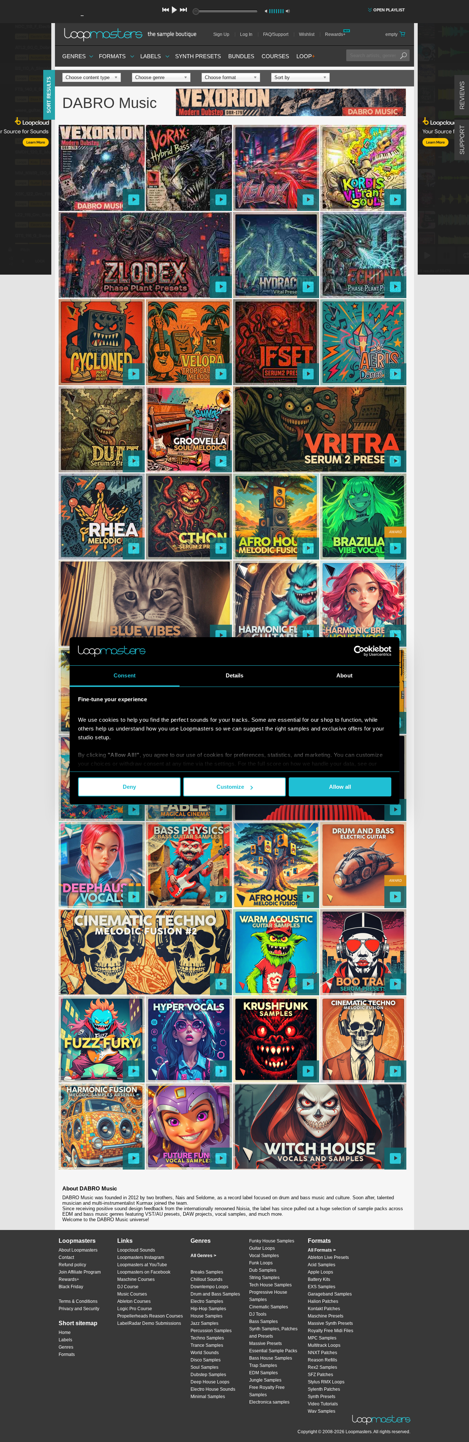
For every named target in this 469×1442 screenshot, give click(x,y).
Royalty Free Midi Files (330, 1330)
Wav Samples (321, 1411)
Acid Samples (321, 1264)
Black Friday (71, 1286)
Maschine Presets (325, 1316)
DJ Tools (257, 1314)
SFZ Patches (320, 1374)
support (462, 140)
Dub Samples (262, 1270)
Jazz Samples (204, 1323)
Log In (246, 34)
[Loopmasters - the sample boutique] (133, 34)
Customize (230, 787)
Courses (275, 56)
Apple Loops (320, 1272)
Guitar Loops (262, 1248)
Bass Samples (263, 1321)
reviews (462, 95)
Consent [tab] (125, 675)
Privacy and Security (79, 1308)
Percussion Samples (211, 1330)
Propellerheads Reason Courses (150, 1316)
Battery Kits (319, 1279)
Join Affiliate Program (80, 1272)
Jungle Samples (265, 1380)
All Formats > (322, 1250)
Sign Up (221, 34)
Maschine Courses (136, 1279)
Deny (129, 787)
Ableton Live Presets (328, 1257)
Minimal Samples (208, 1396)
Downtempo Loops (209, 1286)
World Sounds (205, 1352)
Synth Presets (198, 56)
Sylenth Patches (324, 1389)
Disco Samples (206, 1360)
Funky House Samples (271, 1241)
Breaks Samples (207, 1272)
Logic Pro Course (134, 1308)
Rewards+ (335, 34)
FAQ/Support (275, 34)
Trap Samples (263, 1365)
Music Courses (132, 1294)
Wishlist (306, 34)
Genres (74, 56)
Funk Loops (261, 1263)
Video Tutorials (323, 1403)
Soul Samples (204, 1367)
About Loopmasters (78, 1250)
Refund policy (72, 1264)
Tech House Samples (270, 1284)
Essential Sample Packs (273, 1350)
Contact (66, 1257)
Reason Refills (322, 1360)
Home (65, 1332)
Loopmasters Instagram (140, 1257)
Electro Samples (207, 1301)
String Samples (264, 1277)
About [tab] (344, 675)
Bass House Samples (270, 1358)
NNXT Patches (322, 1352)
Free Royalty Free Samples (267, 1391)
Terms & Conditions (78, 1301)
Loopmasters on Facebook (143, 1272)
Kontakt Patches (324, 1308)
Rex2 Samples (322, 1367)
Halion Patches (323, 1301)
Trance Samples (207, 1345)
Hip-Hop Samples (208, 1308)
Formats (112, 56)
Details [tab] (235, 675)
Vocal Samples (264, 1255)
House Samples (206, 1316)
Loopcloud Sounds (136, 1250)
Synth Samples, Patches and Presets (273, 1332)
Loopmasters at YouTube (142, 1264)
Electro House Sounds (213, 1389)
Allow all (340, 787)
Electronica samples (269, 1402)
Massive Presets (265, 1343)
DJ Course (128, 1286)
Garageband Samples (330, 1294)
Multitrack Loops (324, 1345)
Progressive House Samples (268, 1296)
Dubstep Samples (208, 1374)
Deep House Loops (210, 1382)
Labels (150, 56)
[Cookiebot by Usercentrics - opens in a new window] (359, 651)
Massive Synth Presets (330, 1323)
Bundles (241, 56)
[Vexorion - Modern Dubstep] (291, 103)
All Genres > (203, 1255)
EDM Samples (263, 1372)
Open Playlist (389, 10)
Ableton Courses (134, 1301)
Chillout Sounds (206, 1279)
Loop (305, 56)
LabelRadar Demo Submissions (149, 1323)
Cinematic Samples (268, 1306)
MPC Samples (322, 1338)
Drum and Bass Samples (215, 1294)
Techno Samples (207, 1338)
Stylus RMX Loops (326, 1382)
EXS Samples (321, 1286)
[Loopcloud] (25, 150)
